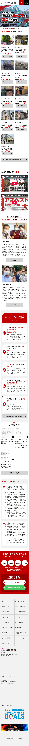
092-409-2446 (6, 685)
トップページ (6, 596)
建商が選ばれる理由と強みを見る (14, 416)
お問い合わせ (5, 643)
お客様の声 (19, 617)
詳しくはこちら (7, 56)
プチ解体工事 (5, 622)
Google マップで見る (7, 676)
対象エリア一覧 (20, 601)
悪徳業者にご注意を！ (7, 627)
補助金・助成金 (6, 638)
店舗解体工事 (5, 617)
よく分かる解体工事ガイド (22, 612)
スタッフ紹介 (20, 622)
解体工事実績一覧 (21, 606)
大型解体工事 (5, 606)
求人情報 (4, 632)
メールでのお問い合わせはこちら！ (14, 582)
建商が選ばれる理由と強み (22, 633)
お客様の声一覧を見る (14, 473)
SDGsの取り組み (21, 638)
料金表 (4, 601)
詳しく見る (14, 260)
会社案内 (19, 627)
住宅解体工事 (5, 612)
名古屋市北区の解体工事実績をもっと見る (14, 159)
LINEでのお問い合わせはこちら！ (14, 587)
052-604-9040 (6, 655)
